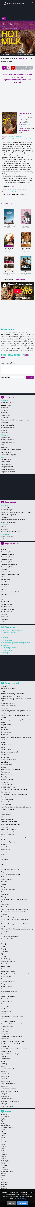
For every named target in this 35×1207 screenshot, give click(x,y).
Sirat (2, 1019)
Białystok (4, 1114)
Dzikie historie (5, 762)
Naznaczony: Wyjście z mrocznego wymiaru (15, 420)
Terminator (4, 1039)
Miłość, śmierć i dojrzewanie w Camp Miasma (15, 899)
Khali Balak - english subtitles (10, 824)
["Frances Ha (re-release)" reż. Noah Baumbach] (26, 216)
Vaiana (3, 1061)
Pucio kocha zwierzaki (8, 427)
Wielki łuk (4, 1079)
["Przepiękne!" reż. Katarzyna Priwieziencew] (9, 263)
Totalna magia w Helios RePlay (11, 1044)
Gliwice (3, 1138)
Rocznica (4, 1004)
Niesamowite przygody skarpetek (12, 917)
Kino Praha (4, 587)
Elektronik (4, 569)
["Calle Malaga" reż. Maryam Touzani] (9, 239)
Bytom (3, 1121)
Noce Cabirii (5, 931)
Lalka (2, 444)
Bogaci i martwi (6, 405)
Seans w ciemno (6, 1011)
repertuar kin (9, 54)
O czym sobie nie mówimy (9, 936)
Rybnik (3, 1163)
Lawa (3, 867)
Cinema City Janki (6, 559)
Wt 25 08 (22, 68)
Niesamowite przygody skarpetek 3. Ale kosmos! (16, 924)
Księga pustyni (5, 415)
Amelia (3, 691)
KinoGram (4, 589)
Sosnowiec (4, 1169)
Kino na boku (5, 584)
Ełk (2, 1131)
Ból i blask (4, 729)
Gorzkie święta (5, 507)
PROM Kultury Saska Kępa (9, 617)
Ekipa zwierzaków (6, 764)
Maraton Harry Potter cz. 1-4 (10, 874)
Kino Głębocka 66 (6, 582)
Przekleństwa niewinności (9, 991)
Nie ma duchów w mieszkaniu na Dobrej (14, 912)
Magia (3, 872)
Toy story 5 (5, 1046)
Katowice (4, 1142)
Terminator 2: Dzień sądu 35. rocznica (13, 520)
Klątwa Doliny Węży (7, 834)
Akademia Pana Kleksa (8, 689)
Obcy (2, 941)
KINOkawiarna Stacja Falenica (10, 592)
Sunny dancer (5, 517)
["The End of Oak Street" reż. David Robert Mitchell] (9, 216)
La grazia (4, 862)
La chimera (4, 859)
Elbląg (3, 1129)
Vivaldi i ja (4, 430)
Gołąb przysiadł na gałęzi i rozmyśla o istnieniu (16, 797)
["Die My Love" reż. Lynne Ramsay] (26, 239)
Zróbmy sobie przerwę (8, 522)
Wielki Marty (5, 1076)
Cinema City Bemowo (8, 554)
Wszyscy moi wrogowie (8, 454)
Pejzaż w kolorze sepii (8, 469)
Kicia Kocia (4, 827)
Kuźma (3, 857)
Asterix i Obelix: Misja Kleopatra (11, 532)
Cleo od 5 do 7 (6, 744)
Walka (3, 1066)
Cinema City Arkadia (7, 552)
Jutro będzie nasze (7, 817)
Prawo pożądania (6, 986)
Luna (2, 599)
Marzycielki (4, 417)
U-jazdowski (5, 619)
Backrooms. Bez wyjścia (9, 706)
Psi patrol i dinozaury (8, 472)
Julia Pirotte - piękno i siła (9, 515)
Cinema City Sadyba (7, 567)
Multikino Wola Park (7, 609)
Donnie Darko (5, 754)
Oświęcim (4, 1155)
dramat (27, 124)
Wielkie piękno (5, 1081)
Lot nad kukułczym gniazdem (10, 869)
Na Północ (4, 902)
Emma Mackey (12, 139)
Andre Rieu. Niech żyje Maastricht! (12, 696)
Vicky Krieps (22, 139)
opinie (31, 54)
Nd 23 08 (13, 68)
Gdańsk (3, 1133)
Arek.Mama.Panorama (8, 402)
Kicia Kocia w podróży (8, 832)
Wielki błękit (5, 1074)
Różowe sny (5, 1006)
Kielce (3, 1144)
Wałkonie (4, 1071)
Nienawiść (4, 914)
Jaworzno (4, 1140)
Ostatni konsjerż (6, 959)
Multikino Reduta (6, 604)
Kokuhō (3, 839)
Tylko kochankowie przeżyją (10, 1054)
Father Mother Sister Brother (10, 769)
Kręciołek (4, 412)
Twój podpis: (5, 377)
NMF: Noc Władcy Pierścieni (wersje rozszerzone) (17, 929)
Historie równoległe (7, 439)
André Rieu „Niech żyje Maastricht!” (12, 694)
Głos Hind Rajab (6, 802)
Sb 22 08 (8, 68)
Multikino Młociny (6, 602)
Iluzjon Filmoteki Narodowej (10, 574)
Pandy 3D (4, 964)
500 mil (26, 272)
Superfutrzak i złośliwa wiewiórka (11, 450)
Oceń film (15, 191)
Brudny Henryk (6, 732)
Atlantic (3, 549)
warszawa (15, 3)
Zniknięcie (4, 1104)
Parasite (3, 969)
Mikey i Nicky (5, 887)
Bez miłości (4, 708)
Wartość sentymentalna (8, 1069)
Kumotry (4, 852)
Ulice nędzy (4, 1056)
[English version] (32, 2)
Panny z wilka (5, 966)
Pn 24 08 (17, 68)
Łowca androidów (7, 1106)
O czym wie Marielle (7, 425)
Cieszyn (3, 1123)
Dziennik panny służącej (8, 759)
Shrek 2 (3, 1014)
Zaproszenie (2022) (7, 1099)
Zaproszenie (5, 1096)
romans (21, 126)
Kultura (3, 597)
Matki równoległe (6, 879)
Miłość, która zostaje (8, 897)
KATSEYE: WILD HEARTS (9, 822)
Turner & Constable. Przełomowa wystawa (15, 1049)
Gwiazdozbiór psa (7, 510)
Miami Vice (4, 882)
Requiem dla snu (6, 1001)
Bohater (3, 727)
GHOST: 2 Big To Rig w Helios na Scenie (14, 789)
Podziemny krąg (6, 976)
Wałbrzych (4, 1182)
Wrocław (4, 1184)
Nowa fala (4, 422)
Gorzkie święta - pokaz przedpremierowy (14, 794)
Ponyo (3, 979)
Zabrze (3, 1186)
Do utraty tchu (6, 459)
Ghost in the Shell (6, 784)
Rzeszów (4, 1165)
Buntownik (4, 407)
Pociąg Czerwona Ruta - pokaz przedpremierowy (16, 974)
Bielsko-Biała (5, 1117)
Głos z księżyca (6, 804)
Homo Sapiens (6, 812)
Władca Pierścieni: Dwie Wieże (10, 1091)
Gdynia (3, 1136)
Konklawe (4, 844)
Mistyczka (4, 892)
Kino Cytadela (5, 579)
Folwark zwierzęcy (7, 779)
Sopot (3, 1167)
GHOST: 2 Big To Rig (8, 787)
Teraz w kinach (12, 683)
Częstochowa (5, 1125)
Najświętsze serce (7, 907)
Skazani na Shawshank (8, 1021)
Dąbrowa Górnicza (7, 1127)
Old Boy (3, 956)
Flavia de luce (5, 437)
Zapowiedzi (10, 502)
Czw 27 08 (31, 68)
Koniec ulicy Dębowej (9, 225)
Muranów (4, 614)
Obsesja (3, 944)
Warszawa (4, 1180)
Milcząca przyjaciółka (8, 889)
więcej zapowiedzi (8, 539)
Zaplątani (4, 1094)
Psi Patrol (6, 635)
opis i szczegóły (18, 54)
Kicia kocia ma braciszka (9, 829)
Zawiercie (4, 1188)
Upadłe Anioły (5, 1059)
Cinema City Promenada (9, 564)
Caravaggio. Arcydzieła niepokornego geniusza (16, 737)
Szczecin (4, 1173)
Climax (3, 747)
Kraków (3, 1146)
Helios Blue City (6, 572)
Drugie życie (9, 248)
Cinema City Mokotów (8, 562)
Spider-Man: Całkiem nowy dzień (13, 630)
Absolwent (4, 529)
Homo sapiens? (6, 462)
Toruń (3, 1176)
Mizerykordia (5, 894)
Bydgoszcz (4, 1119)
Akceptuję (22, 1203)
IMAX (2, 577)
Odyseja (5, 638)
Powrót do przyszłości (8, 981)
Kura (2, 854)
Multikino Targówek (7, 607)
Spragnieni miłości (7, 1026)
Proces (3, 989)
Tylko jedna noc (6, 452)
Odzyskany (4, 447)
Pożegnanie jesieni (7, 984)
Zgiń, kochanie (26, 248)
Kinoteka (4, 594)
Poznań (3, 1157)
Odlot (3, 946)
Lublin (3, 1148)
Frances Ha (26, 225)
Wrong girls (4, 432)
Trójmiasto (4, 1178)
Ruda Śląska (5, 1161)
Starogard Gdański (7, 1171)
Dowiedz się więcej (20, 1198)
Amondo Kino (5, 547)
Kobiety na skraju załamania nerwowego (14, 837)
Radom (3, 1159)
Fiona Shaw (30, 139)
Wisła (3, 622)
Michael (3, 884)
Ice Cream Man (6, 464)
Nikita (3, 926)
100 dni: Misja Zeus (7, 536)
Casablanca (4, 739)
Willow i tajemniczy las (8, 1084)
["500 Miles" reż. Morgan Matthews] (26, 263)
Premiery (9, 397)
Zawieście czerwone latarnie (10, 1101)
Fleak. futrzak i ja (6, 774)
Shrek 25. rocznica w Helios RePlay (12, 1016)
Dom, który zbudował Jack (9, 752)
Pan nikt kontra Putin (8, 961)
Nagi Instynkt (5, 904)
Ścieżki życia (5, 1009)
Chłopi (3, 742)
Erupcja (3, 767)
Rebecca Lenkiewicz (13, 28)
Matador (4, 877)
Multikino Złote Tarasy (8, 612)
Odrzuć (11, 1203)
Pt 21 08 (4, 68)
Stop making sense (7, 1029)
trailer (26, 54)
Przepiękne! (9, 272)
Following (4, 777)
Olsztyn (3, 1152)
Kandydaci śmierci (7, 467)
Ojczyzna (4, 954)
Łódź (2, 1150)
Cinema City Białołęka (8, 557)
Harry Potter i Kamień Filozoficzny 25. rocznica (16, 512)
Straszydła (6, 653)
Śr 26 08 (26, 68)
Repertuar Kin (11, 543)
